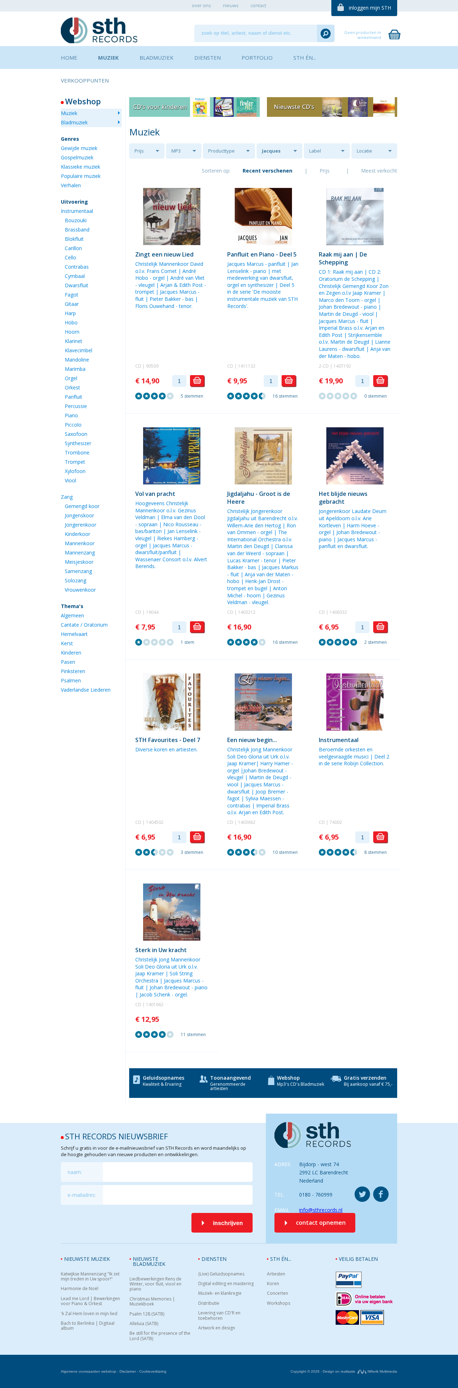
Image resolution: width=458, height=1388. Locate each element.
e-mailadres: (82, 1195)
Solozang (75, 580)
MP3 (176, 151)
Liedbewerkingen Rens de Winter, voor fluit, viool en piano (155, 1284)
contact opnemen (321, 1223)
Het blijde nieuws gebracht (343, 498)
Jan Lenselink (182, 531)
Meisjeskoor (79, 561)
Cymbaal (75, 276)
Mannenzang (80, 552)
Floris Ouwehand (154, 306)
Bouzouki (76, 220)
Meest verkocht (379, 170)
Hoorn (72, 331)
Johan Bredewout (339, 306)
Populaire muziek (81, 176)
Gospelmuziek (77, 157)
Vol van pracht (155, 494)
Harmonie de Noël (79, 1288)
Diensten (213, 1258)
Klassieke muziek (80, 166)
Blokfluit (74, 238)
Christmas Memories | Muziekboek (152, 1302)
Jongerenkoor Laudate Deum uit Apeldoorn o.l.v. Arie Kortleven (352, 518)
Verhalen (71, 185)
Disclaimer (128, 1371)
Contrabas (77, 266)
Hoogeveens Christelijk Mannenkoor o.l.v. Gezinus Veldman (165, 510)
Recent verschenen (267, 170)
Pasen (68, 661)
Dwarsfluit (76, 285)
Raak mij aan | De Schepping (343, 258)
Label (315, 151)
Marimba (75, 368)
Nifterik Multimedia (381, 1371)
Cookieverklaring (152, 1371)
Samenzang (78, 571)
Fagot (71, 294)
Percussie (76, 406)
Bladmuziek (74, 122)
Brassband (77, 229)
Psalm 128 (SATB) (147, 1314)
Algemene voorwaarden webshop (88, 1371)
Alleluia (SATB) (144, 1323)
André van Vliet (187, 277)
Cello (70, 257)
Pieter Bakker (165, 298)
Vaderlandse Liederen (86, 689)
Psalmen (71, 680)
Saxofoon (76, 434)
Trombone (77, 452)
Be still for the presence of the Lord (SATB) (160, 1336)
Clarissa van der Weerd (260, 550)
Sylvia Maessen (263, 798)
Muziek (69, 113)
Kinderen (71, 652)
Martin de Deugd (338, 313)
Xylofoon (75, 471)
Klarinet (73, 341)
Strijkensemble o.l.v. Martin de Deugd (350, 338)
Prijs (139, 151)
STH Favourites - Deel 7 (167, 740)
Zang (67, 496)
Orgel (71, 378)
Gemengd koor (82, 506)
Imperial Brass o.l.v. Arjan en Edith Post (258, 809)
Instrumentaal (77, 211)
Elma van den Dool (183, 517)
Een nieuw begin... (252, 740)
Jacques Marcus (271, 153)
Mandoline (77, 359)
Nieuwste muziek (87, 1258)
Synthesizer (78, 443)
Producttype (221, 151)
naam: (75, 1172)
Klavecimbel (78, 350)
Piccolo (73, 424)
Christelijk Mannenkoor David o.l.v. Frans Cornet (169, 267)
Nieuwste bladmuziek (149, 1261)
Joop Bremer (270, 791)
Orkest (72, 387)
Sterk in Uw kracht (161, 950)
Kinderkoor (77, 534)
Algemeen (72, 615)
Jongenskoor (79, 515)
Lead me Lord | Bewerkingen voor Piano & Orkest (90, 1301)
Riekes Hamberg (176, 538)
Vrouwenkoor (80, 589)
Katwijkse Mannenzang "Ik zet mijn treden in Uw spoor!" (90, 1277)
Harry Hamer (275, 763)
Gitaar (72, 303)
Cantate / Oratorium (84, 624)
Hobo (71, 322)
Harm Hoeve (361, 525)
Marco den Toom (339, 300)
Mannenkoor (79, 543)
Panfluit (73, 396)
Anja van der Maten (267, 574)
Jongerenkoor (80, 524)
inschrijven (228, 1223)
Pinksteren (73, 671)
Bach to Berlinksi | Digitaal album (87, 1326)
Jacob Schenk (155, 994)
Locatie (364, 151)
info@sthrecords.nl (320, 1210)
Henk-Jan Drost (263, 581)
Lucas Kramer (243, 560)
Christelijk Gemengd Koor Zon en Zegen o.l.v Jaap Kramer (354, 290)
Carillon (73, 248)
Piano (71, 415)
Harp (70, 313)
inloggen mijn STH (370, 7)
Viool (70, 480)
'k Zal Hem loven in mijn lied (89, 1313)
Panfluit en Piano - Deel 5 (262, 254)
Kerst (67, 643)
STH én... (280, 1258)
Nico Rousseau (180, 524)
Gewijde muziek (79, 148)
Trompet (75, 461)
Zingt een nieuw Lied (164, 254)
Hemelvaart (74, 634)
